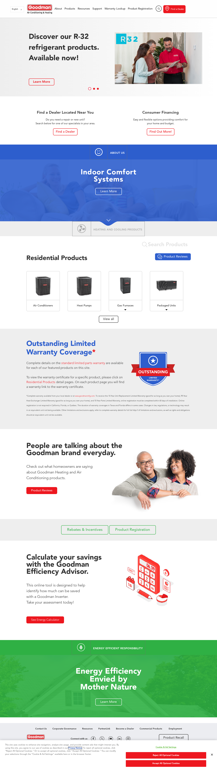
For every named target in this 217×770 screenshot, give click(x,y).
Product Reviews (176, 256)
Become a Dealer (125, 729)
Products (69, 8)
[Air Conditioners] (43, 285)
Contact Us (41, 729)
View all (108, 319)
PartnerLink (104, 729)
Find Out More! (160, 131)
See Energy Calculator (45, 619)
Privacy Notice (75, 748)
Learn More (41, 82)
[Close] (211, 754)
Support (97, 8)
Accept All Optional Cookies (166, 763)
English (15, 9)
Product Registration (140, 8)
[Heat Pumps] (84, 285)
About (58, 8)
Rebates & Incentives (84, 530)
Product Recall (173, 737)
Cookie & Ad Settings (166, 747)
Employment (175, 729)
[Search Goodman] (159, 9)
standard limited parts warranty (83, 363)
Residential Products (40, 382)
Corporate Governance (64, 729)
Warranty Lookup (115, 8)
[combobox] (17, 9)
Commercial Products (151, 729)
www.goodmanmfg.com (85, 396)
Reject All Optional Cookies (166, 755)
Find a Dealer (177, 9)
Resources (84, 8)
